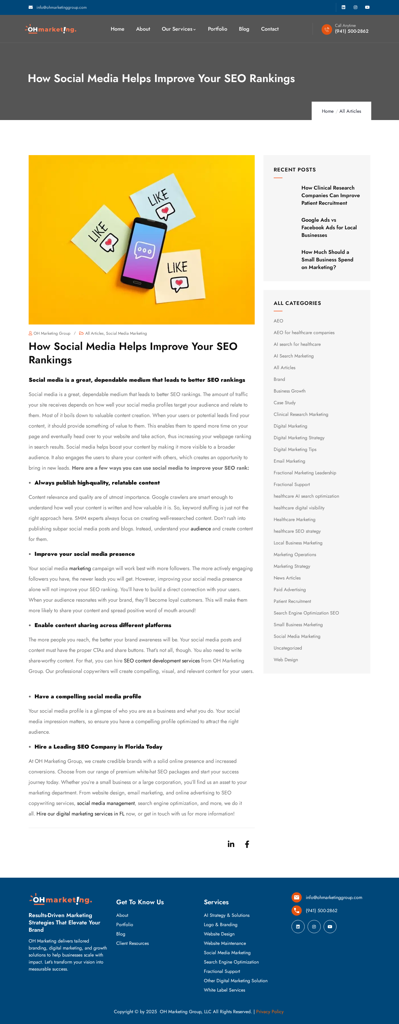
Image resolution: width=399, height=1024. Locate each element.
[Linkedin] (343, 7)
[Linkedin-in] (231, 844)
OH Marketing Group (52, 333)
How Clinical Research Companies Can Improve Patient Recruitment (330, 195)
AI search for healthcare (297, 344)
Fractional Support (292, 484)
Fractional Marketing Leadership (305, 472)
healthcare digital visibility (299, 507)
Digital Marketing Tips (295, 449)
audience (201, 528)
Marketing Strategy (292, 566)
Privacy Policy (270, 1011)
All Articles (350, 111)
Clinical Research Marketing (301, 414)
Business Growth (290, 391)
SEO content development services (162, 660)
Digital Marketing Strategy (299, 437)
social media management (106, 803)
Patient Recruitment (292, 601)
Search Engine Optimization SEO (306, 613)
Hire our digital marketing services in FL (80, 814)
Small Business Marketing (298, 624)
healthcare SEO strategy (297, 531)
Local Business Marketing (298, 542)
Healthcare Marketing (294, 519)
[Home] (50, 28)
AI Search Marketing (294, 356)
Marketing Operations (295, 554)
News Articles (287, 578)
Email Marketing (289, 461)
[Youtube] (367, 7)
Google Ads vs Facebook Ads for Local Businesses (329, 227)
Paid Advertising (290, 589)
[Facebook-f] (247, 844)
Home (328, 111)
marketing (80, 568)
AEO (278, 320)
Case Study (285, 402)
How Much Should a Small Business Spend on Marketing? (327, 259)
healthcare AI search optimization (306, 496)
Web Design (286, 659)
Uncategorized (288, 648)
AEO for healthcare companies (304, 332)
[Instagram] (355, 7)
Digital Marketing (290, 426)
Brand (279, 379)
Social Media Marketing (126, 333)
